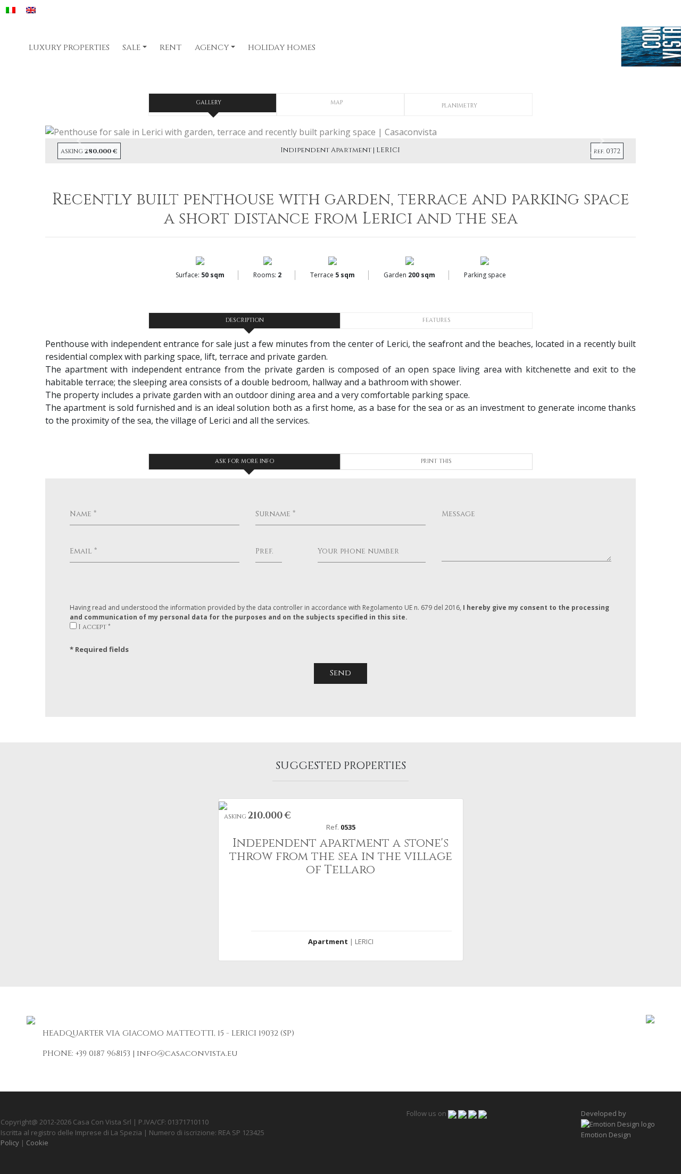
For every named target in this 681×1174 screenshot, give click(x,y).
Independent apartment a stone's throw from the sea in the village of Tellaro (340, 857)
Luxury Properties (69, 47)
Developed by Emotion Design (606, 1124)
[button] (89, 131)
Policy (10, 1142)
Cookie (37, 1142)
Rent (170, 47)
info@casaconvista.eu (187, 1053)
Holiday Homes (281, 47)
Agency (212, 47)
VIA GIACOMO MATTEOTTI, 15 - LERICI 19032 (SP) (200, 1033)
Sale (131, 47)
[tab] (212, 103)
